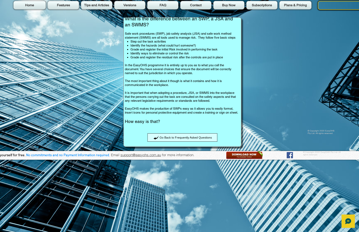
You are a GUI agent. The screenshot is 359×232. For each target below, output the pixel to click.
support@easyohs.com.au (140, 155)
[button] (244, 155)
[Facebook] (290, 155)
